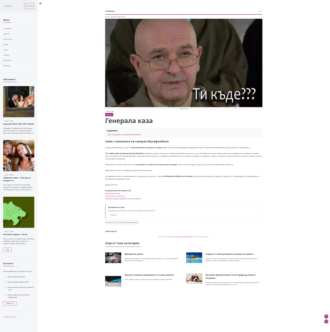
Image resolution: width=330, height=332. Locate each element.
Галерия (113, 215)
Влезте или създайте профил (183, 236)
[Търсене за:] (13, 6)
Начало (107, 16)
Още (7, 249)
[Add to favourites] (326, 316)
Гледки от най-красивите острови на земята (229, 254)
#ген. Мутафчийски (120, 222)
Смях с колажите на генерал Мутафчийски (124, 134)
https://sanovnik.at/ (10, 317)
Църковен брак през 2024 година (18, 124)
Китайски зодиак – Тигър (15, 234)
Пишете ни (10, 303)
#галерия (109, 222)
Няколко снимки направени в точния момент (123, 198)
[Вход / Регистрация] (260, 11)
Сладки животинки (112, 193)
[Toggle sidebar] (40, 3)
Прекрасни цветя (133, 254)
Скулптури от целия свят (115, 196)
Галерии (113, 16)
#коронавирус (133, 222)
